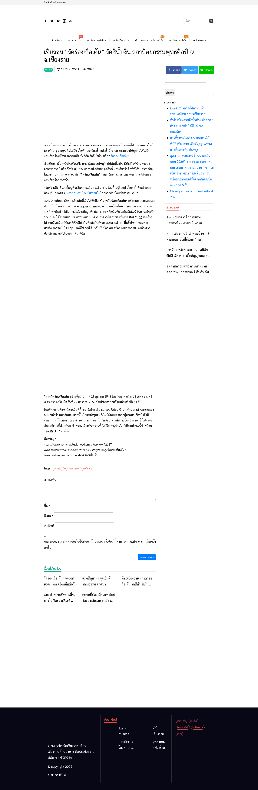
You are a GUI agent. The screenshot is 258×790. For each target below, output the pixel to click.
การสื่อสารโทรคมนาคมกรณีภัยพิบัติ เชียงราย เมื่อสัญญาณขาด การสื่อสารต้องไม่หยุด (191, 144)
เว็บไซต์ (49, 526)
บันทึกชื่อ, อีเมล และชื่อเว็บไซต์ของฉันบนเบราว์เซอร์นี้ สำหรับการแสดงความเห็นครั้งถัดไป (100, 544)
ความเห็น (50, 479)
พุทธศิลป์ (57, 469)
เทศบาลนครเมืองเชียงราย (81, 193)
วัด (65, 469)
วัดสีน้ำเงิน (86, 469)
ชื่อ (47, 506)
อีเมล (48, 516)
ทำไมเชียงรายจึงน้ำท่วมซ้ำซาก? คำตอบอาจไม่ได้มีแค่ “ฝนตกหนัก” (191, 126)
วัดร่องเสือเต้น (119, 156)
